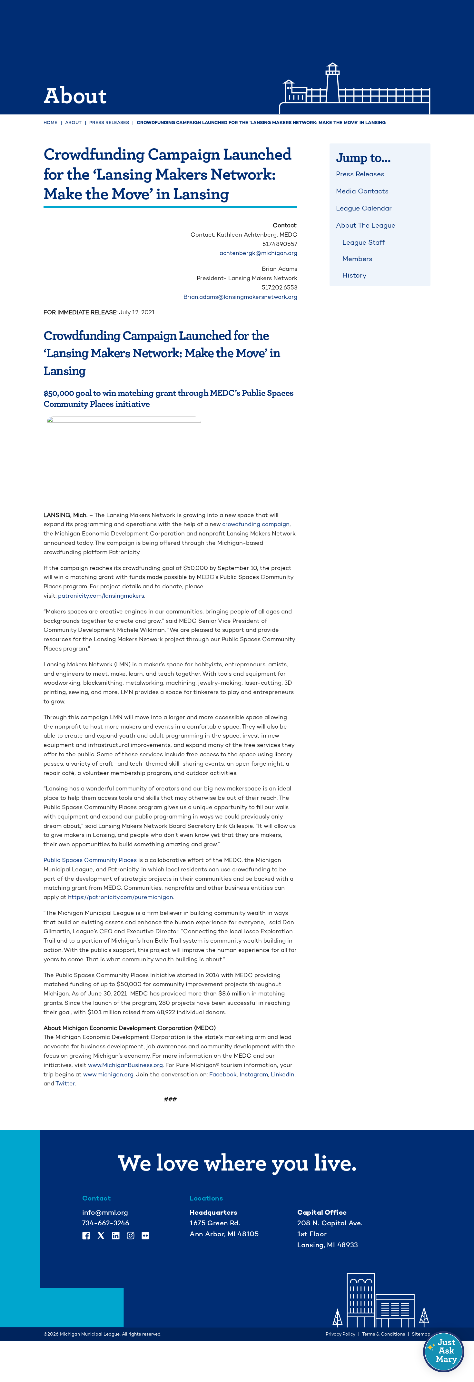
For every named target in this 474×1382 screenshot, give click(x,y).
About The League (365, 225)
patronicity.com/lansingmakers (101, 595)
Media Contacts (362, 191)
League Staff (363, 242)
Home (50, 122)
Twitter (65, 1083)
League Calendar (364, 208)
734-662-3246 (105, 1223)
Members (357, 258)
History (354, 275)
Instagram (254, 1074)
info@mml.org (105, 1212)
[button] (443, 1351)
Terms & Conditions (383, 1334)
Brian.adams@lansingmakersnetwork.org (240, 296)
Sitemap (421, 1334)
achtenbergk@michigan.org (258, 253)
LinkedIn (282, 1074)
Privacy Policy (340, 1334)
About (73, 122)
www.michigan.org (108, 1074)
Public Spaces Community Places (90, 860)
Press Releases (109, 122)
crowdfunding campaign (256, 524)
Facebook (223, 1074)
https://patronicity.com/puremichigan (120, 897)
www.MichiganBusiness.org (125, 1065)
